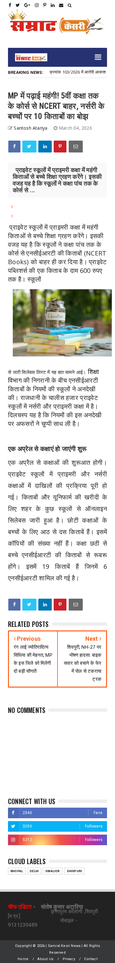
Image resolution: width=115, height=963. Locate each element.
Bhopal (17, 871)
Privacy (69, 959)
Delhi (34, 871)
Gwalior (52, 871)
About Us (45, 959)
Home (23, 959)
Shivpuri (74, 871)
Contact (90, 959)
